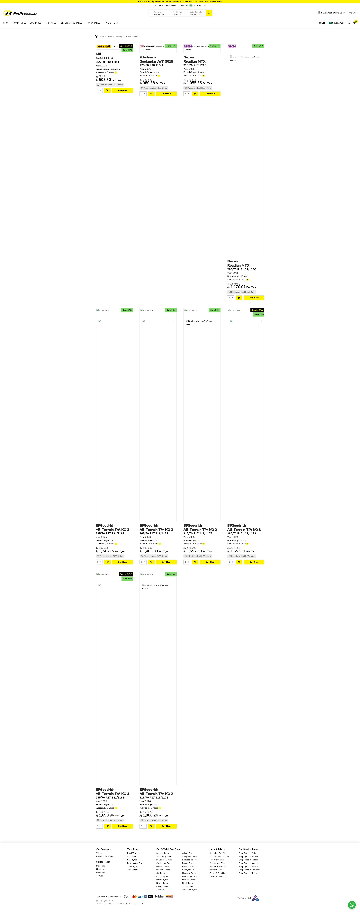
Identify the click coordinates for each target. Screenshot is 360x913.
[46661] (107, 562)
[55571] (195, 93)
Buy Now (122, 90)
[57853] (107, 90)
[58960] (151, 826)
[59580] (151, 93)
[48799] (239, 297)
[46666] (195, 562)
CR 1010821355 (199, 5)
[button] (354, 23)
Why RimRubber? (162, 5)
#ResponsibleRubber (179, 5)
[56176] (239, 562)
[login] (348, 23)
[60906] (151, 562)
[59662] (107, 826)
